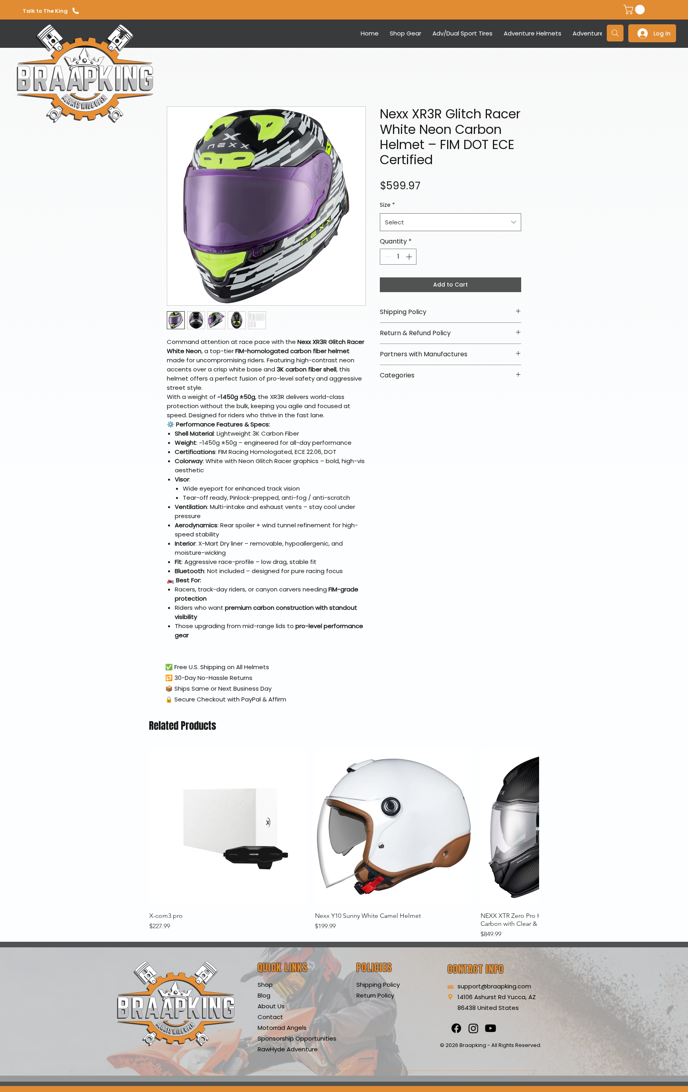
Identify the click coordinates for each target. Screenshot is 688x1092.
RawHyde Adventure (288, 1049)
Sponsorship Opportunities (297, 1038)
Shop (265, 984)
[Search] (615, 33)
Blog (264, 995)
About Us (271, 1006)
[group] (344, 843)
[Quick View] (228, 826)
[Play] (123, 33)
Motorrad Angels (282, 1027)
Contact (270, 1017)
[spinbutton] (398, 256)
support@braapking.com (494, 986)
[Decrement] (386, 256)
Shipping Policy (378, 984)
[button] (635, 9)
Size (387, 205)
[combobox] (450, 222)
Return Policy (375, 995)
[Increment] (409, 256)
